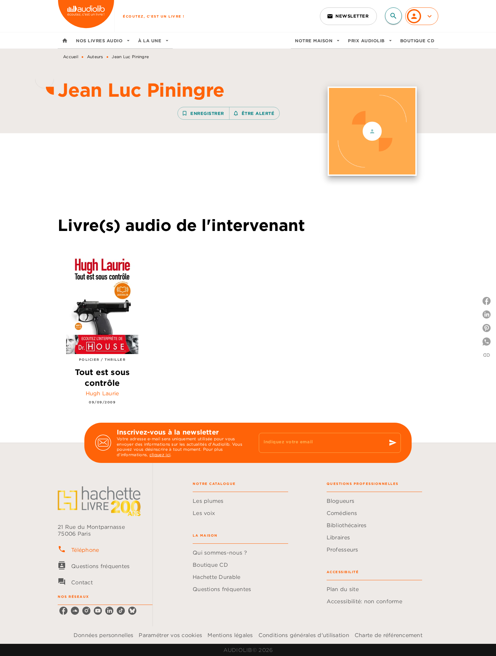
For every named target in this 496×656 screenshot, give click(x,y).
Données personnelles (103, 635)
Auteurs (95, 56)
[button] (348, 16)
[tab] (65, 40)
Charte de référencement (388, 635)
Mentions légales (230, 635)
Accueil (70, 56)
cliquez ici (159, 455)
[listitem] (63, 610)
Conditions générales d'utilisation (303, 635)
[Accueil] (86, 16)
